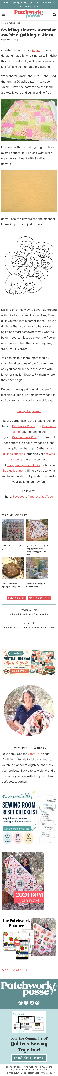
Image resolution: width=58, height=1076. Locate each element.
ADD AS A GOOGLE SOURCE (21, 970)
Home (5, 1073)
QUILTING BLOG (16, 598)
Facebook (19, 496)
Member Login (33, 1073)
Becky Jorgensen (29, 411)
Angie (36, 50)
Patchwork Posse (28, 14)
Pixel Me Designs (39, 1070)
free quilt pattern (14, 470)
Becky (13, 40)
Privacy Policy (48, 1073)
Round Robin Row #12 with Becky (30, 614)
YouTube (47, 496)
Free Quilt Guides (17, 1073)
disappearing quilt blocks (23, 465)
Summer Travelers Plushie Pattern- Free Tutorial (29, 627)
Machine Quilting (39, 598)
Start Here (35, 754)
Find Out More (29, 1058)
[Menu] (3, 14)
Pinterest (34, 496)
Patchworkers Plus (24, 437)
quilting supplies (14, 454)
